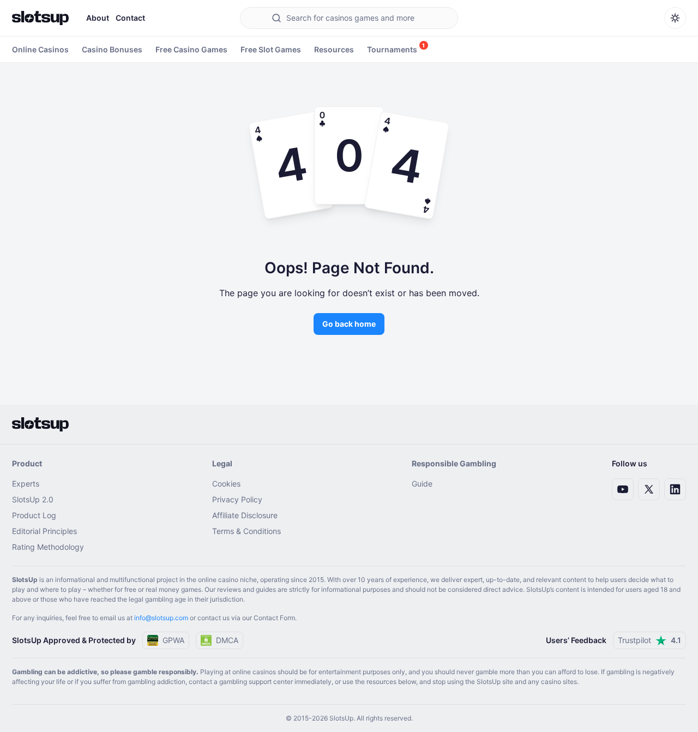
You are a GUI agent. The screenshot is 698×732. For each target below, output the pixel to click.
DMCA (227, 640)
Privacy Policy (237, 499)
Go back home (349, 323)
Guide (422, 483)
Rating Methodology (48, 546)
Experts (25, 483)
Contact (130, 17)
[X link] (649, 489)
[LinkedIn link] (675, 489)
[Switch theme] (675, 18)
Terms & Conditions (246, 531)
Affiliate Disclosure (245, 515)
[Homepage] (40, 18)
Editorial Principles (44, 531)
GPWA (173, 640)
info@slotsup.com (161, 618)
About (97, 17)
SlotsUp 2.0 (32, 499)
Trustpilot (649, 640)
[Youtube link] (623, 489)
